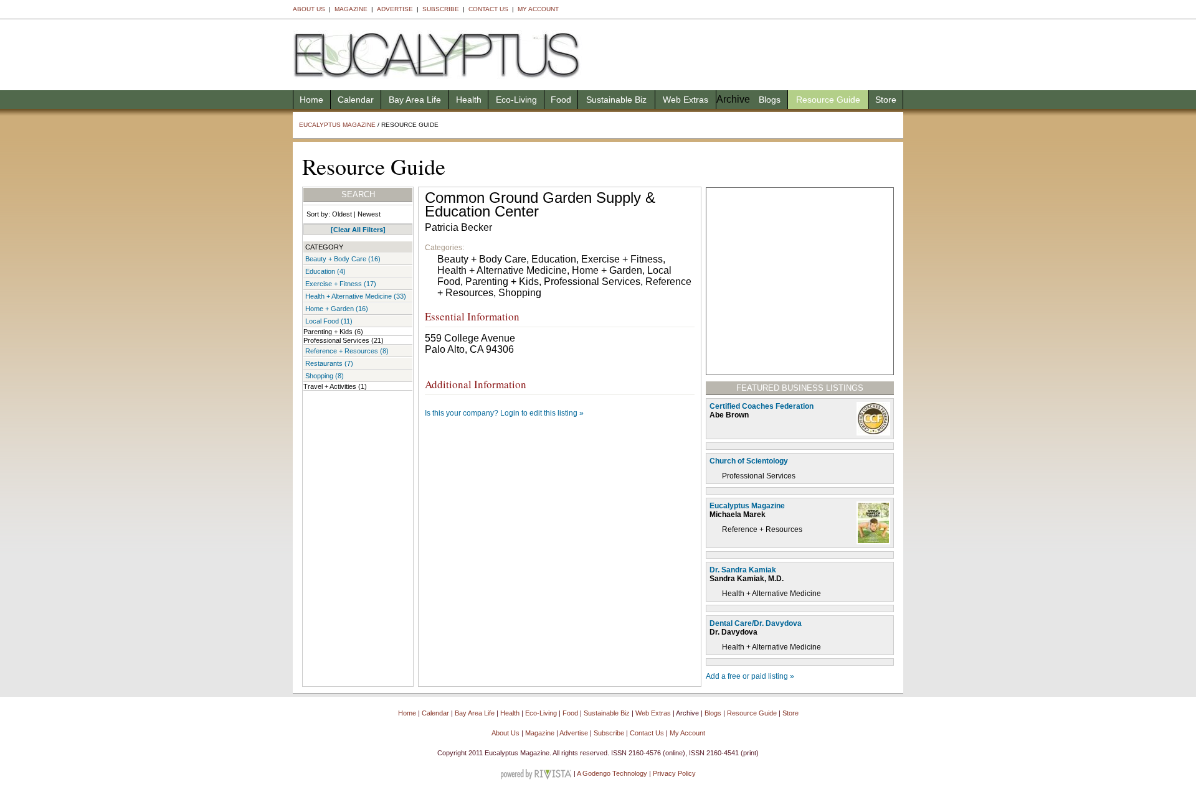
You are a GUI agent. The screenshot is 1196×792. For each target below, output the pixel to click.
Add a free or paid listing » (750, 676)
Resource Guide (828, 100)
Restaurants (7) (329, 363)
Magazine (351, 9)
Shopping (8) (324, 376)
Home (311, 100)
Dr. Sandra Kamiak (743, 570)
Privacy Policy (674, 773)
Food (561, 100)
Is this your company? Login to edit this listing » (504, 413)
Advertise (395, 9)
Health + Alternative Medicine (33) (355, 296)
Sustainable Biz (616, 100)
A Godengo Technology (612, 773)
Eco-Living (516, 100)
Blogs (770, 100)
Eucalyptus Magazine (337, 124)
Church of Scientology (749, 461)
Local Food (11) (329, 321)
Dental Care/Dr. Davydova (756, 623)
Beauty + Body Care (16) (343, 259)
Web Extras (685, 100)
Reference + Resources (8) (347, 351)
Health (469, 100)
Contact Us (488, 9)
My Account (538, 9)
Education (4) (325, 271)
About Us (309, 9)
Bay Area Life (415, 100)
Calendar (356, 100)
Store (885, 100)
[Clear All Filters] (358, 229)
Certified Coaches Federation (762, 406)
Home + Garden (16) (336, 308)
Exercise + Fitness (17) (340, 283)
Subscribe (440, 9)
